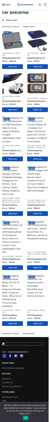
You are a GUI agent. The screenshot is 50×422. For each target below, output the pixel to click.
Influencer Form (10, 397)
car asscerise (8, 53)
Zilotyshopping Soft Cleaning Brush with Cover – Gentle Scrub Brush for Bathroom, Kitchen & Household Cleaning (37, 259)
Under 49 (44, 98)
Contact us (7, 382)
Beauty (30, 252)
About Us (6, 378)
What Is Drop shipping (13, 368)
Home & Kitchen (33, 254)
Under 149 (40, 147)
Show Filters (11, 20)
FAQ (4, 400)
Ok (25, 418)
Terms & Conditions (12, 386)
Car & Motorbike (34, 145)
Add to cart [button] (12, 66)
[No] (46, 411)
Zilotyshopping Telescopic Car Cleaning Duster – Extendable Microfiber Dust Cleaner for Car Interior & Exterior (35, 315)
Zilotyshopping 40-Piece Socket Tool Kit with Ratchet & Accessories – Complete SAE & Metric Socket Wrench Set (12, 58)
